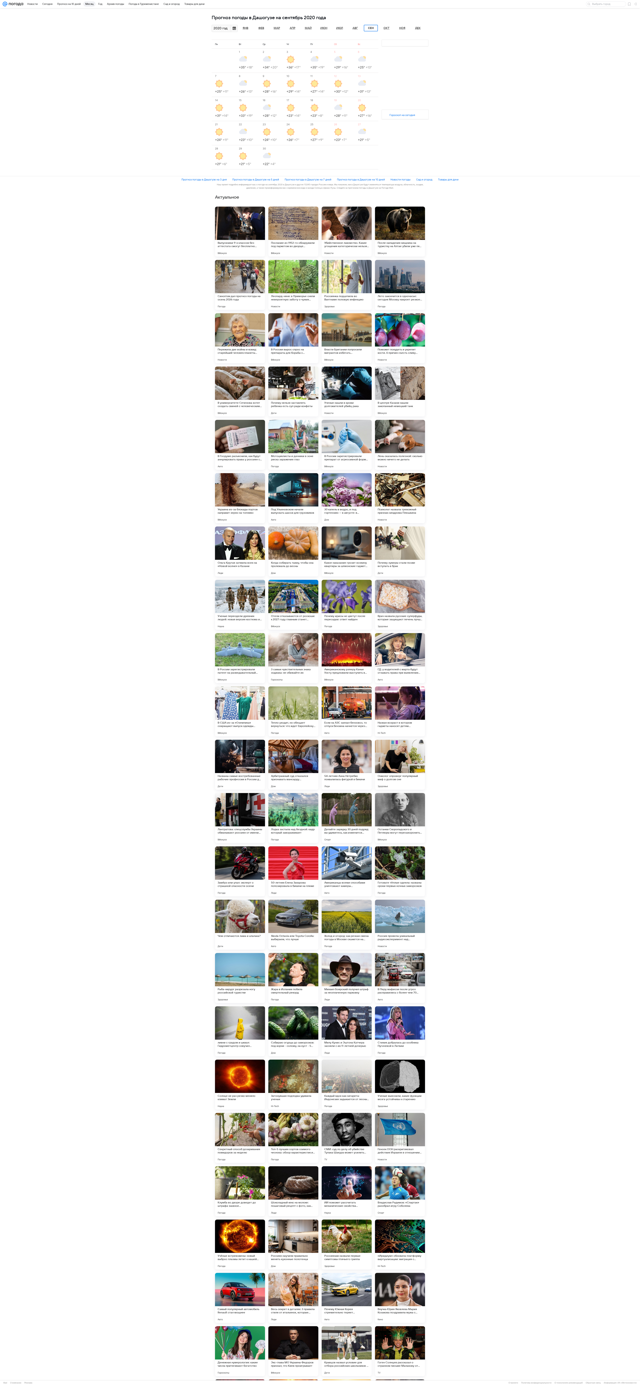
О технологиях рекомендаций (568, 1383)
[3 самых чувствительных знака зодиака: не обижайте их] (293, 658)
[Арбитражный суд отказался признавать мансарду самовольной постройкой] (293, 765)
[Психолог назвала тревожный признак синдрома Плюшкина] (400, 498)
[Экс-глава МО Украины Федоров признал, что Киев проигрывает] (293, 1351)
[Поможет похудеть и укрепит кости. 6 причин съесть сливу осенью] (400, 338)
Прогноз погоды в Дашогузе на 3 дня (204, 179)
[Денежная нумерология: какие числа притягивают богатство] (240, 1351)
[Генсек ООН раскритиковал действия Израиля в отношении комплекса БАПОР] (400, 1138)
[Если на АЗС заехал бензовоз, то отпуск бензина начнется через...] (347, 711)
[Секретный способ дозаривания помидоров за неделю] (240, 1138)
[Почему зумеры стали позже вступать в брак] (400, 551)
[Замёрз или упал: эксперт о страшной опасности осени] (240, 871)
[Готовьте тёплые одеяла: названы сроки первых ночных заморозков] (400, 871)
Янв (245, 28)
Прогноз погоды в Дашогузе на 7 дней (308, 179)
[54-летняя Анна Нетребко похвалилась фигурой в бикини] (347, 765)
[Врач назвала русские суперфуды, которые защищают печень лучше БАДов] (400, 605)
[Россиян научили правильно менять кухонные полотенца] (293, 1245)
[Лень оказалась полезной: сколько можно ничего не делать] (400, 445)
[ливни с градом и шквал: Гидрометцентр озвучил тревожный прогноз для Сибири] (240, 1031)
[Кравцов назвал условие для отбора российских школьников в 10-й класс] (347, 1351)
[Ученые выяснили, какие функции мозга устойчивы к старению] (400, 1085)
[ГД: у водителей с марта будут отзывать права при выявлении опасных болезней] (400, 658)
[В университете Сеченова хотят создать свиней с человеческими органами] (240, 392)
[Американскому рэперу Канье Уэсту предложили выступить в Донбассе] (347, 658)
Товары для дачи (448, 179)
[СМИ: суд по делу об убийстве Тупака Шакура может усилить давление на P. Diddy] (347, 1138)
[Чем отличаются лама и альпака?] (240, 925)
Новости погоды (400, 179)
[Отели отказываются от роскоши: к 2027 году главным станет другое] (293, 605)
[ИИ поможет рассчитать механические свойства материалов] (347, 1191)
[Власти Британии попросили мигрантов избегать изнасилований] (347, 338)
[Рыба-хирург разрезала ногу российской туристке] (240, 978)
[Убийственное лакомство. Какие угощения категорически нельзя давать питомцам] (347, 232)
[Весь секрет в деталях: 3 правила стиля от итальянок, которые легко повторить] (293, 1298)
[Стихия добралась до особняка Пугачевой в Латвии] (400, 1031)
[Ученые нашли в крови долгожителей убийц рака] (347, 392)
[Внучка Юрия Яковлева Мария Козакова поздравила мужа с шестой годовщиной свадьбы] (400, 1298)
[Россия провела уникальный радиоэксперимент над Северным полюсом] (400, 925)
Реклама (28, 1383)
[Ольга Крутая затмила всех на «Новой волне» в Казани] (240, 551)
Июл (339, 28)
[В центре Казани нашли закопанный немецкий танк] (400, 392)
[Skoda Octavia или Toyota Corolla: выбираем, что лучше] (293, 925)
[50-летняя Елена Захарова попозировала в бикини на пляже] (293, 871)
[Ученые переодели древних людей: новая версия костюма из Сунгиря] (240, 605)
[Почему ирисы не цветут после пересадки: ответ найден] (347, 605)
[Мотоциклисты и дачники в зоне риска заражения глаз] (293, 445)
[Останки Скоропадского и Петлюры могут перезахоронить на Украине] (400, 818)
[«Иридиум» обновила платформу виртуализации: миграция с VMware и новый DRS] (400, 1245)
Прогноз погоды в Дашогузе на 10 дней (361, 179)
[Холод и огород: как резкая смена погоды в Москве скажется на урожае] (347, 925)
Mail (5, 1383)
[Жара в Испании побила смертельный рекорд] (293, 978)
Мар (277, 28)
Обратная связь (593, 1383)
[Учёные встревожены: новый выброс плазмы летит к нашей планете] (240, 1245)
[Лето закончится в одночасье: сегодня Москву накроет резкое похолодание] (400, 285)
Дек (418, 28)
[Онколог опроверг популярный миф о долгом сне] (400, 765)
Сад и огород (424, 179)
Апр (292, 28)
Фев (261, 28)
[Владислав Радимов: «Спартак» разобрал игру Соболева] (400, 1191)
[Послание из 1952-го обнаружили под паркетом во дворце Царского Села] (293, 232)
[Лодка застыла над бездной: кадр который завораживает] (293, 818)
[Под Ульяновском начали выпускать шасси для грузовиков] (293, 498)
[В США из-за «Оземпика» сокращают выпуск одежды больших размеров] (240, 711)
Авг (355, 28)
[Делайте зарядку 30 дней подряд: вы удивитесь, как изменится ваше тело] (347, 818)
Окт (387, 28)
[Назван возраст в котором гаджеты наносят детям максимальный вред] (400, 711)
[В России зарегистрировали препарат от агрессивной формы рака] (347, 445)
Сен (371, 28)
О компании (15, 1383)
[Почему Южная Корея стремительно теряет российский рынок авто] (347, 1298)
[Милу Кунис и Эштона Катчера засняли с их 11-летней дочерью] (347, 1031)
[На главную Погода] (15, 4)
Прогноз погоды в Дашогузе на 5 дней (255, 179)
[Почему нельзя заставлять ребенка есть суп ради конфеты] (293, 392)
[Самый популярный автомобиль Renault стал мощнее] (240, 1298)
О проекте (513, 1383)
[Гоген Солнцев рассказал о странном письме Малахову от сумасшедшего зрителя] (400, 1351)
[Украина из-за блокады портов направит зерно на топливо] (240, 498)
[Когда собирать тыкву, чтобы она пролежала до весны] (293, 551)
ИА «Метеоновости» (627, 1383)
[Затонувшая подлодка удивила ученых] (293, 1085)
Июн (323, 28)
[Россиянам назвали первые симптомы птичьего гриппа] (347, 1245)
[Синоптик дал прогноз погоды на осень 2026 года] (240, 285)
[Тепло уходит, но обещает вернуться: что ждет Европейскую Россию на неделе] (293, 711)
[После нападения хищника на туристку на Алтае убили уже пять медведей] (400, 232)
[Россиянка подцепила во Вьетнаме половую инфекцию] (347, 285)
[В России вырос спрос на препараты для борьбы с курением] (293, 338)
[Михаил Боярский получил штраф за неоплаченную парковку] (347, 978)
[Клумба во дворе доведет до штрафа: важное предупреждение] (240, 1191)
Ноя (402, 28)
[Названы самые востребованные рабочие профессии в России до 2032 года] (240, 765)
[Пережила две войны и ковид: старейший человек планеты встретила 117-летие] (240, 338)
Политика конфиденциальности (536, 1383)
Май (308, 28)
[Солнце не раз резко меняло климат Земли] (240, 1085)
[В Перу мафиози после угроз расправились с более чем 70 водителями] (400, 978)
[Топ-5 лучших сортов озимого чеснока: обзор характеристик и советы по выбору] (293, 1138)
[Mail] (5, 4)
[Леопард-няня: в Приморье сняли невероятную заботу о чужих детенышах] (293, 285)
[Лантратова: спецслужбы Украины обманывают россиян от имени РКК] (240, 818)
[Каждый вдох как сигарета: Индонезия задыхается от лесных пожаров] (347, 1085)
